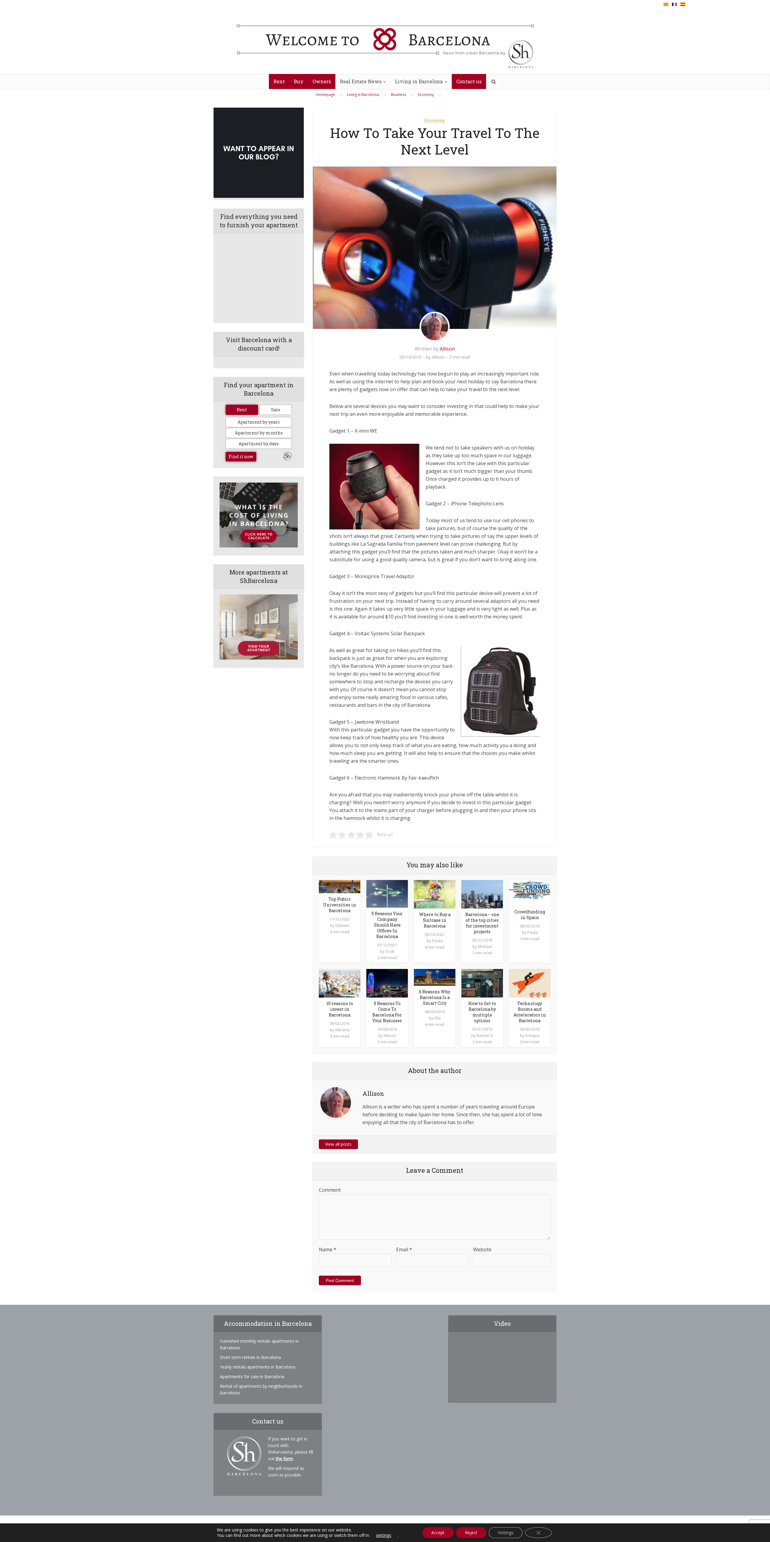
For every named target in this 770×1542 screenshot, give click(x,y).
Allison (447, 348)
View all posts (338, 1144)
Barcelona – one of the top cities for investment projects (482, 923)
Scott (389, 951)
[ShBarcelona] (385, 41)
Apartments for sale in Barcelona (252, 1376)
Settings (505, 1532)
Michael (485, 946)
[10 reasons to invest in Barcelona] (339, 982)
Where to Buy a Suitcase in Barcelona (435, 920)
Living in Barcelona (419, 81)
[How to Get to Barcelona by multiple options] (482, 982)
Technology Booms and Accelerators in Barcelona (529, 1012)
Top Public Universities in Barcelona (339, 904)
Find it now (241, 456)
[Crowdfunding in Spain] (529, 892)
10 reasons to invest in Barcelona (339, 1009)
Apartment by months (259, 433)
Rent (279, 81)
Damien (342, 925)
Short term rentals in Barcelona (250, 1357)
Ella (437, 1018)
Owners (322, 81)
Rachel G (485, 1035)
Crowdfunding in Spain (529, 914)
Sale (275, 409)
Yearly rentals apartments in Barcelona (257, 1367)
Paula (437, 940)
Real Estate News (360, 81)
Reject (471, 1532)
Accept (438, 1532)
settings (383, 1535)
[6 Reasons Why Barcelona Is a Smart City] (434, 976)
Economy (434, 120)
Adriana (342, 1029)
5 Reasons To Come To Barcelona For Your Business (387, 1012)
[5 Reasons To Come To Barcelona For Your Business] (387, 982)
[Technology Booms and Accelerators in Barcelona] (529, 982)
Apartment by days (259, 443)
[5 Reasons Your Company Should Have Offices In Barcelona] (387, 893)
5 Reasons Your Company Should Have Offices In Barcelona (387, 925)
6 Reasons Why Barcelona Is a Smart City (434, 997)
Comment (330, 1190)
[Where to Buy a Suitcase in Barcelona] (434, 894)
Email (404, 1249)
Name (327, 1249)
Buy (298, 81)
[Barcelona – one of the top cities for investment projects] (482, 894)
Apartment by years (259, 422)
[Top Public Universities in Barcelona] (339, 886)
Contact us (469, 81)
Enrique (532, 1035)
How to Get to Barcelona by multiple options (482, 1012)
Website (482, 1249)
